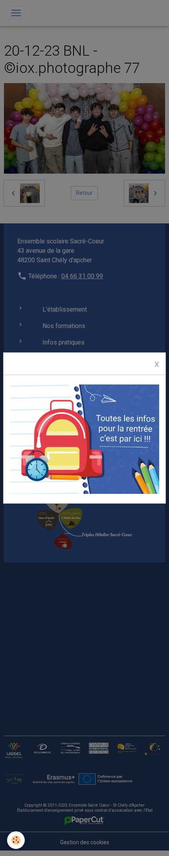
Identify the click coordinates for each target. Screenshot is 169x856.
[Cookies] (16, 840)
